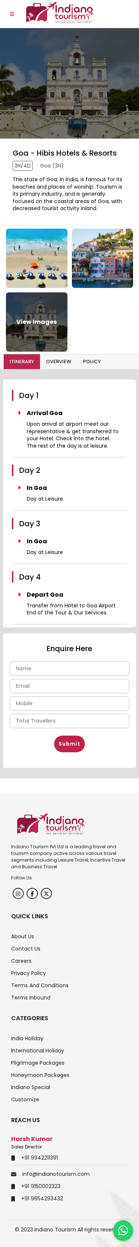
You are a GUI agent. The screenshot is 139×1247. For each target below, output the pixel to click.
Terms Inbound (30, 997)
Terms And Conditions (40, 985)
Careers (21, 961)
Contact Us (25, 948)
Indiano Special (30, 1087)
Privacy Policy (28, 973)
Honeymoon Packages (40, 1075)
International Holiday (37, 1050)
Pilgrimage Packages (37, 1063)
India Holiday (27, 1038)
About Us (22, 936)
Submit (69, 743)
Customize (25, 1099)
